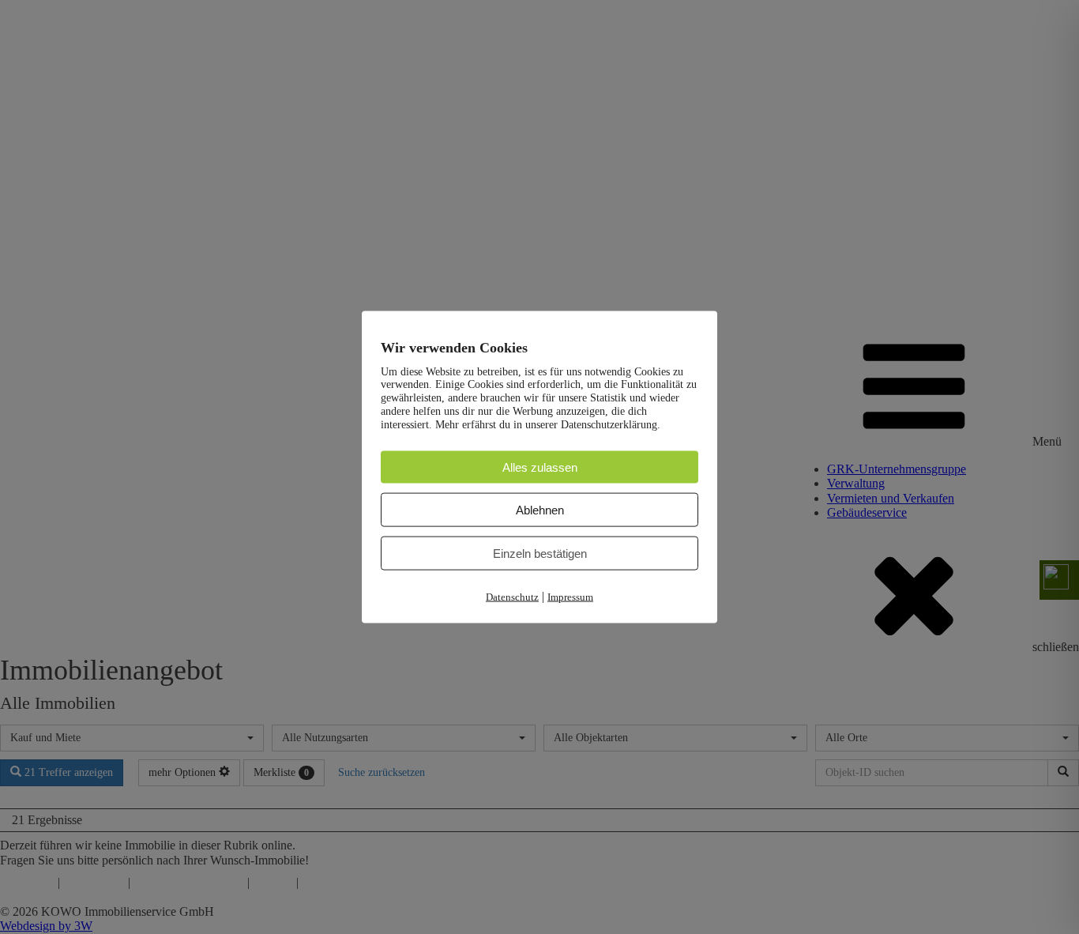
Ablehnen (540, 510)
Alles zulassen (539, 466)
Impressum (570, 597)
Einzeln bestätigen (540, 553)
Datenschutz (512, 597)
